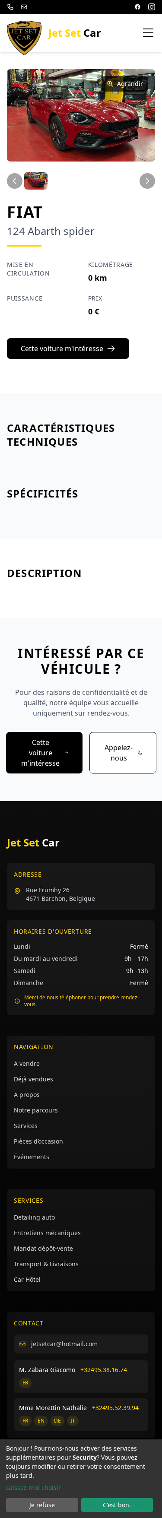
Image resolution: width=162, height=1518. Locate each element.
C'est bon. (117, 1505)
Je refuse (42, 1505)
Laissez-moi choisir (33, 1487)
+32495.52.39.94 (115, 1408)
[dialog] (81, 1478)
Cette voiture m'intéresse (62, 348)
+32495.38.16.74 (103, 1370)
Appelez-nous (119, 753)
